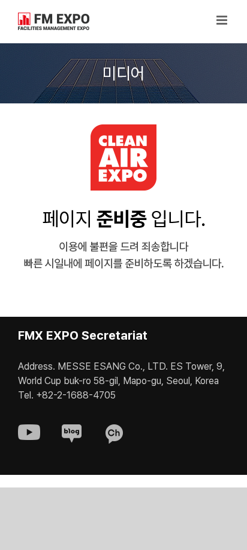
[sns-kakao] (114, 429)
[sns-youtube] (29, 429)
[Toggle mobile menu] (222, 20)
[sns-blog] (72, 429)
